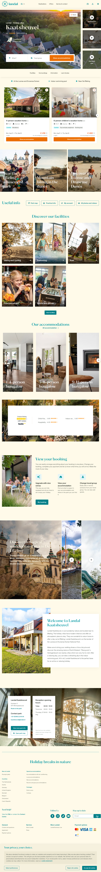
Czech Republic (6, 801)
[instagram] (58, 817)
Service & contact (61, 4)
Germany (4, 787)
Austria (4, 784)
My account (68, 203)
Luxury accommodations (33, 777)
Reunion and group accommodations (36, 782)
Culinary (29, 793)
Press (27, 830)
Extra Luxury (30, 790)
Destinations (42, 4)
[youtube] (68, 817)
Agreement (5, 830)
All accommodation (50, 328)
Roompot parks (6, 774)
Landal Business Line (56, 827)
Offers (51, 4)
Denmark (4, 793)
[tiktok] (63, 817)
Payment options (6, 833)
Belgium (4, 795)
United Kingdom (6, 790)
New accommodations (33, 780)
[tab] (31, 559)
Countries (4, 779)
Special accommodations (34, 771)
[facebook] (52, 817)
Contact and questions (8, 827)
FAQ (9, 814)
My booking (42, 502)
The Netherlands (6, 782)
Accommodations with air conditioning (37, 774)
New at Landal (6, 771)
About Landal (29, 827)
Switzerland (5, 798)
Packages (29, 787)
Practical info (51, 203)
